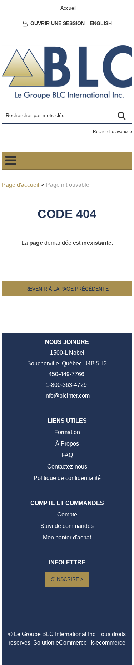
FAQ (67, 455)
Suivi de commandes (67, 526)
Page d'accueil (20, 185)
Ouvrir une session (57, 23)
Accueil (68, 8)
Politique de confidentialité (67, 478)
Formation (67, 432)
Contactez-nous (67, 466)
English (101, 23)
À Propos (67, 444)
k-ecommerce (108, 643)
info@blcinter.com (67, 396)
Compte (67, 514)
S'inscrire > (67, 579)
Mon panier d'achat (67, 537)
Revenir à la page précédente (67, 289)
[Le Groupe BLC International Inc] (67, 72)
